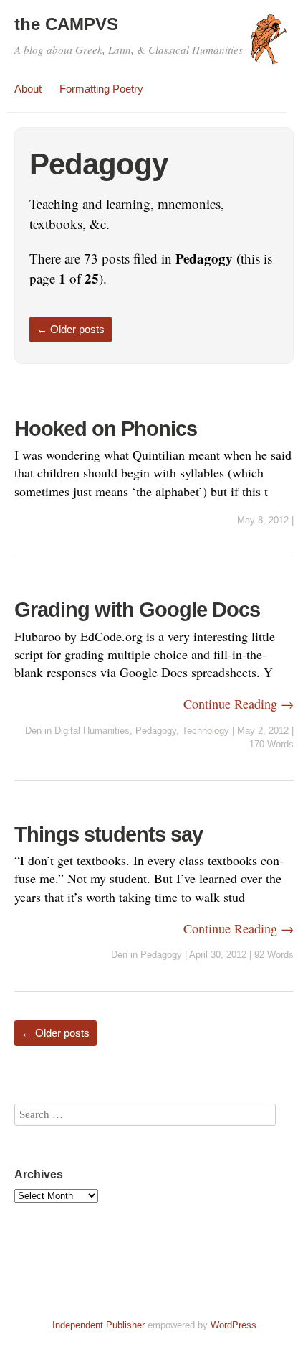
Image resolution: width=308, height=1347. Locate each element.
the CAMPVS (66, 24)
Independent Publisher (98, 1325)
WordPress (233, 1325)
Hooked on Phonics (105, 428)
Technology (205, 730)
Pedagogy (155, 730)
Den (33, 730)
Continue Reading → (238, 703)
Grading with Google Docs (137, 609)
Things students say (108, 834)
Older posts (71, 329)
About (28, 89)
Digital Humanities (92, 730)
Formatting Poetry (101, 89)
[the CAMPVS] (269, 46)
